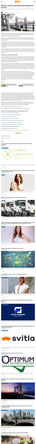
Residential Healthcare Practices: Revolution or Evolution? (12, 353)
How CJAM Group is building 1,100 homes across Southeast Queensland (14, 432)
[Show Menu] (1, 1)
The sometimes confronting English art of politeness (9, 112)
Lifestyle (3, 356)
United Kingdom (22, 130)
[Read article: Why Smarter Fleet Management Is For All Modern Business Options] (18, 208)
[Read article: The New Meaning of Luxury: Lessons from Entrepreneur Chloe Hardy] (18, 285)
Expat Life (17, 12)
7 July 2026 (8, 224)
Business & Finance (5, 277)
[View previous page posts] (17, 90)
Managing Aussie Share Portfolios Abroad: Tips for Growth (12, 248)
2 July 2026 (9, 249)
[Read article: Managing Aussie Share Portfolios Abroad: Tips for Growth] (18, 259)
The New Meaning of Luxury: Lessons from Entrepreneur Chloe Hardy (14, 274)
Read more (4, 167)
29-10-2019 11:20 (12, 12)
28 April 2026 (8, 381)
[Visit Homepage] (17, 2)
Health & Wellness (5, 383)
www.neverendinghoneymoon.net (14, 126)
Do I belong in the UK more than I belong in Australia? (10, 118)
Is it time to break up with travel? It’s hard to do (8, 116)
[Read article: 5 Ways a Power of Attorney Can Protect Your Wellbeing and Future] (21, 85)
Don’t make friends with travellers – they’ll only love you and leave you (12, 120)
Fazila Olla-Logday (4, 198)
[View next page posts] (19, 90)
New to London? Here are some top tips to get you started (10, 114)
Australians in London (6, 130)
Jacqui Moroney (6, 12)
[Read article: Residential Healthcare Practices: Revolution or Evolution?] (18, 364)
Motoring (3, 200)
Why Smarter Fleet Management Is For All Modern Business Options (13, 197)
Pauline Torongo (4, 275)
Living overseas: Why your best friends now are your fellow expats (12, 124)
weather (27, 130)
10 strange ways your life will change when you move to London (11, 122)
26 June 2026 (8, 302)
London (18, 130)
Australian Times (4, 224)
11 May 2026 (8, 328)
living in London (13, 130)
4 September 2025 (26, 86)
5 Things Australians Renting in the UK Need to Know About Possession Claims (11, 85)
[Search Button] (34, 1)
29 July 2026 (9, 198)
